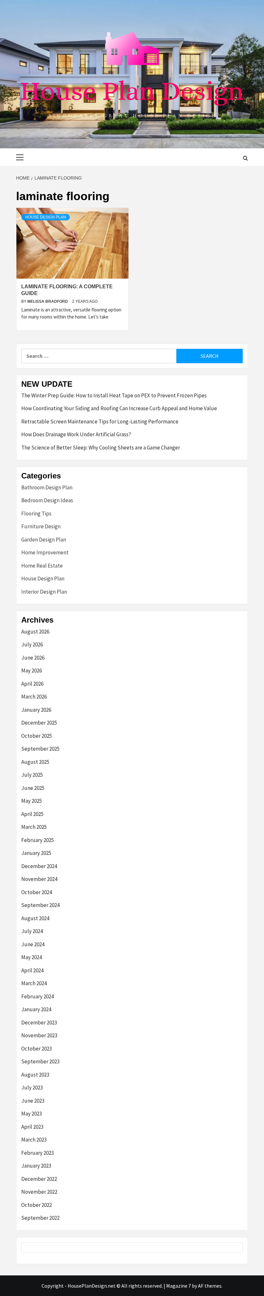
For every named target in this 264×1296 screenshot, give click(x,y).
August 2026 (35, 631)
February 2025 (37, 840)
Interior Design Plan (44, 591)
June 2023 (32, 1100)
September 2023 (40, 1061)
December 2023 (39, 1022)
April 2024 (32, 970)
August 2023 (35, 1074)
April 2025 (32, 814)
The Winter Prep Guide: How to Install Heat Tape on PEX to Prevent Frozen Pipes (114, 395)
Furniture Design (41, 526)
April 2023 (32, 1126)
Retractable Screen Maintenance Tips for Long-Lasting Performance (99, 421)
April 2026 (32, 683)
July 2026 (32, 644)
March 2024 (34, 983)
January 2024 (36, 1009)
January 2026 (36, 709)
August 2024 (35, 918)
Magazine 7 (178, 1285)
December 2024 (39, 866)
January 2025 (36, 852)
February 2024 (37, 996)
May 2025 (31, 800)
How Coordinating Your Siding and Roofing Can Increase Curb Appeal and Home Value (119, 408)
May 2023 (31, 1113)
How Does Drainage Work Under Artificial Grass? (76, 434)
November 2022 (39, 1191)
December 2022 (39, 1178)
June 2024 (32, 944)
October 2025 (36, 735)
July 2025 (32, 774)
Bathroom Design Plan (46, 487)
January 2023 (36, 1165)
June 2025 (32, 787)
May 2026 (31, 670)
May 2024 (31, 957)
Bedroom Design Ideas (47, 500)
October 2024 (36, 892)
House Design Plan (45, 217)
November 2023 (39, 1035)
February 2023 (37, 1152)
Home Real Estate (42, 565)
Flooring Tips (36, 513)
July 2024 (32, 931)
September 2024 (40, 905)
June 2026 (32, 657)
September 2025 (40, 748)
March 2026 (34, 696)
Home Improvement (45, 552)
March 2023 (34, 1139)
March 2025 (34, 826)
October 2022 (36, 1204)
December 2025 (39, 722)
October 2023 (36, 1048)
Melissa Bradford (48, 301)
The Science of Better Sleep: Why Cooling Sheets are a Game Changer (100, 447)
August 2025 (35, 761)
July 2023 (32, 1087)
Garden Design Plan (43, 539)
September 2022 (40, 1217)
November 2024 (39, 879)
